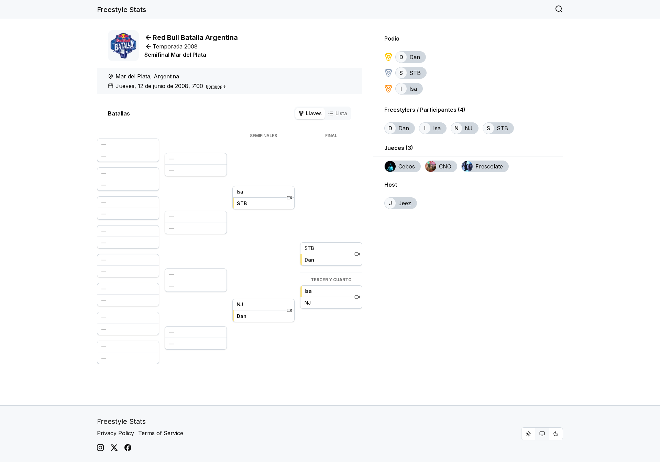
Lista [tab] (341, 113)
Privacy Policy (115, 433)
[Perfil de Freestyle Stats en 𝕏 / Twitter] (114, 447)
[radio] (528, 434)
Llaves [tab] (314, 113)
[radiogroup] (542, 433)
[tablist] (322, 113)
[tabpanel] (229, 248)
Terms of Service (160, 433)
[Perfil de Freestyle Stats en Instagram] (100, 447)
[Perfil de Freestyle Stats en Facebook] (127, 447)
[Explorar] (559, 9)
